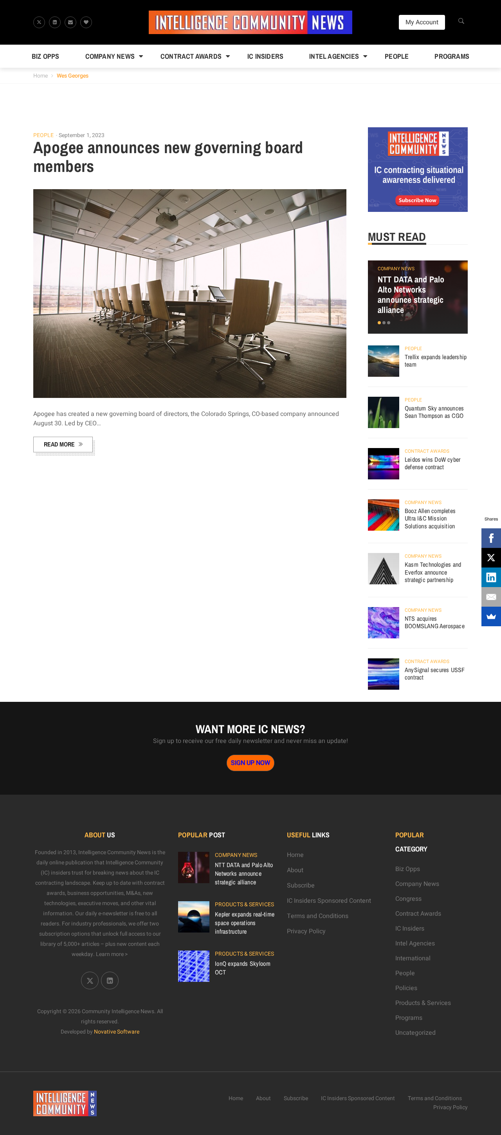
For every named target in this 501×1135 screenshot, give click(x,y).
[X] (491, 558)
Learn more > (112, 954)
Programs (451, 56)
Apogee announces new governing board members (168, 156)
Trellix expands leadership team (436, 360)
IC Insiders (265, 56)
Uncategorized (415, 1032)
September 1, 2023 (82, 135)
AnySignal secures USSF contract (435, 673)
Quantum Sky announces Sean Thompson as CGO (434, 412)
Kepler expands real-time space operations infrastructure (244, 923)
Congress (408, 899)
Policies (406, 988)
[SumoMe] (491, 616)
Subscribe (301, 885)
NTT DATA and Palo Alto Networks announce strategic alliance (411, 294)
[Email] (491, 597)
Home (40, 76)
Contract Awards (191, 56)
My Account (421, 22)
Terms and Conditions (317, 916)
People (397, 56)
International (413, 958)
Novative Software (116, 1032)
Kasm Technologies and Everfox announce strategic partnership (433, 572)
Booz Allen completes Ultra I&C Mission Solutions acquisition (430, 518)
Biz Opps (45, 56)
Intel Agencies (334, 56)
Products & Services (244, 904)
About (295, 870)
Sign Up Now (250, 763)
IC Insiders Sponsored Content (329, 900)
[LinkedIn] (491, 577)
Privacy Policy (306, 931)
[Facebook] (491, 538)
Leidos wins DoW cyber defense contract (432, 463)
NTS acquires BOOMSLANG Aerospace (435, 622)
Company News (110, 56)
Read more (59, 444)
